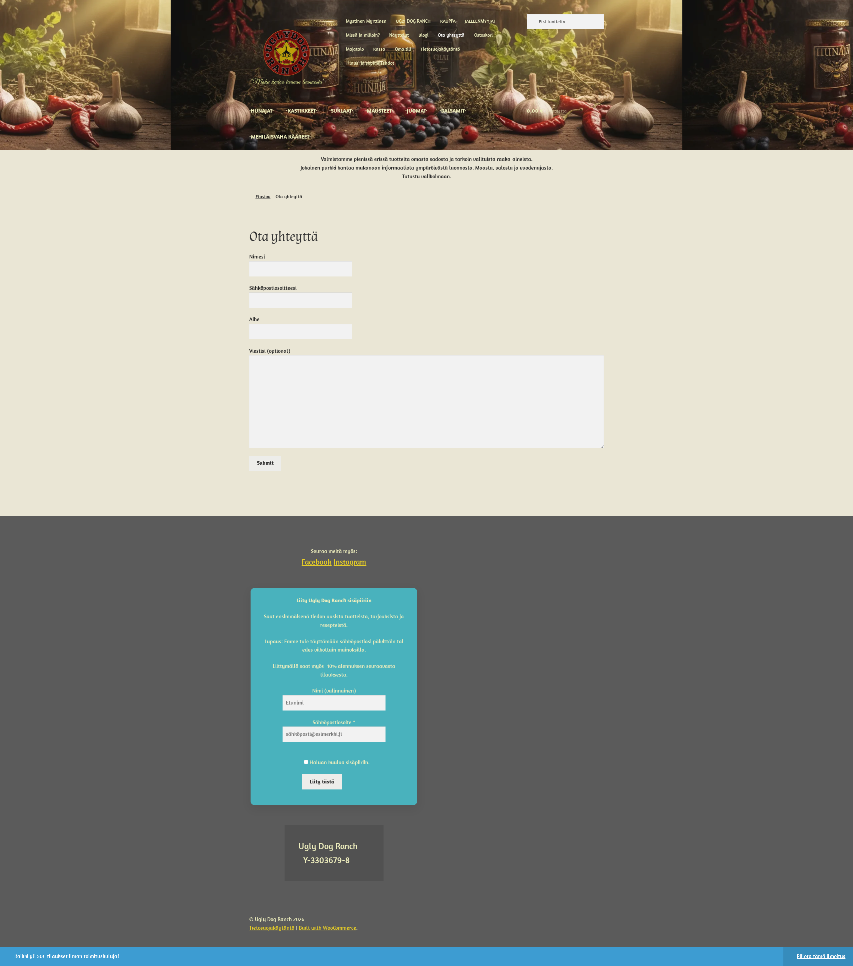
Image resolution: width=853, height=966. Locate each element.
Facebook (317, 562)
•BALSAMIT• (452, 110)
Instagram (350, 562)
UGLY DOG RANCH (413, 21)
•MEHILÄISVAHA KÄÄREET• (280, 136)
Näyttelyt (399, 35)
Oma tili (403, 49)
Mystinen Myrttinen (366, 21)
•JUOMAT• (416, 110)
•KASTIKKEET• (301, 110)
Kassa (379, 49)
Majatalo (355, 49)
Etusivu (263, 197)
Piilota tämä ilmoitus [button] (821, 956)
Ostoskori (483, 35)
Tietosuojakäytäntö (440, 49)
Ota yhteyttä (451, 35)
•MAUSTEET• (379, 110)
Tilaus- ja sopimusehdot (370, 63)
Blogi (423, 35)
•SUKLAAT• (341, 110)
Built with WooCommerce (327, 927)
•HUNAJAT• (261, 110)
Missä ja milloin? (363, 35)
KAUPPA (447, 21)
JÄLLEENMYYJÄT (480, 21)
